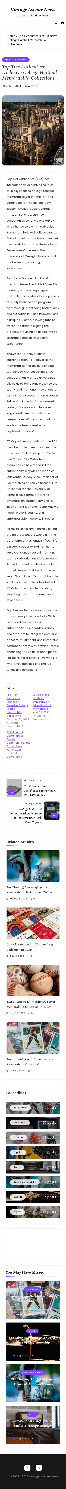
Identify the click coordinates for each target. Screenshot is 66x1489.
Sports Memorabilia (16, 59)
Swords (32, 1331)
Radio (32, 1414)
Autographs (32, 1289)
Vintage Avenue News (33, 10)
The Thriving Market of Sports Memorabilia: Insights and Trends (33, 1384)
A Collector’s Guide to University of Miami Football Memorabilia (42, 702)
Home (11, 35)
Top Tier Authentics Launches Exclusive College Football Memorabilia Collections (17, 705)
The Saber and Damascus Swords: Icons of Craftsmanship (33, 1340)
